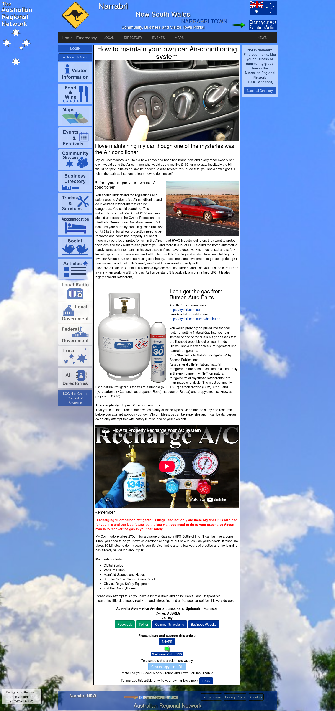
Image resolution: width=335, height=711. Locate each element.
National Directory (260, 90)
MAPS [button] (180, 37)
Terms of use (211, 697)
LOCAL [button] (109, 37)
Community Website (169, 624)
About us (256, 697)
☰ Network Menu (75, 57)
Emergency (86, 38)
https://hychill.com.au (185, 309)
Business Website (203, 624)
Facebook (125, 624)
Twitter (143, 624)
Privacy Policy (235, 697)
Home (67, 38)
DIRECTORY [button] (133, 37)
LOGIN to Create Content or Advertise (75, 398)
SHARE (167, 641)
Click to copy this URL (167, 666)
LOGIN (206, 681)
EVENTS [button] (159, 37)
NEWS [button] (262, 37)
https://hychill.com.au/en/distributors (195, 318)
